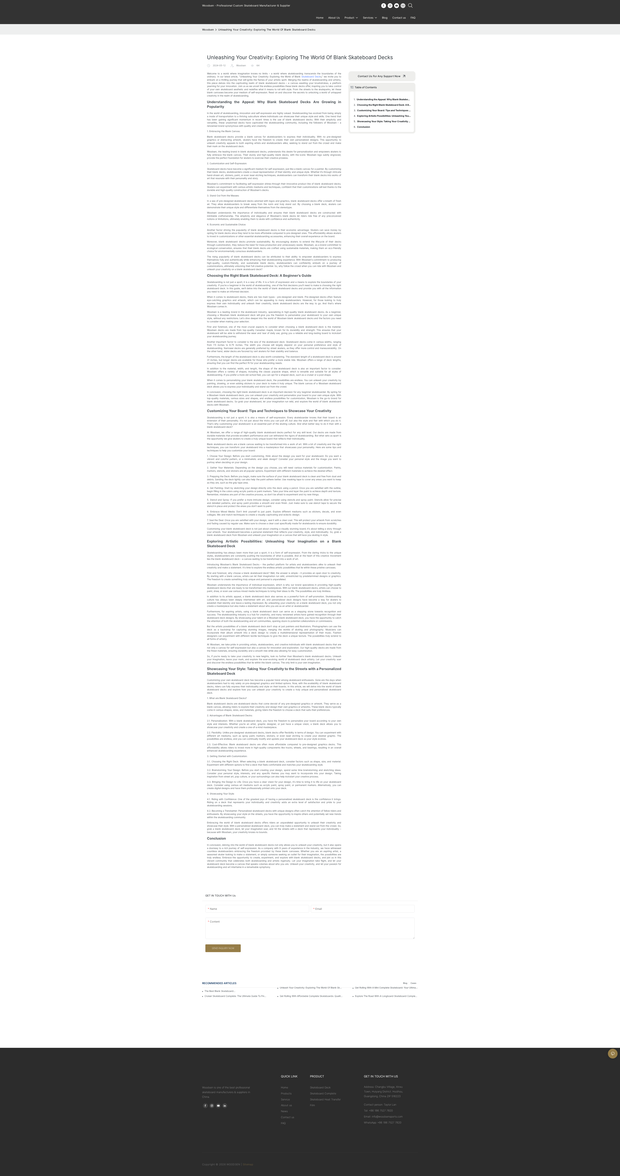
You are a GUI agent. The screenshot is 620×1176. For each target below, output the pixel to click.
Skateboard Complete (323, 1093)
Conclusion (363, 126)
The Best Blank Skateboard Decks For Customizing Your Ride (220, 991)
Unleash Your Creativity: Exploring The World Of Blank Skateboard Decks (311, 987)
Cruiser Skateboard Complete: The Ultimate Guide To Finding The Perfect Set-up (236, 996)
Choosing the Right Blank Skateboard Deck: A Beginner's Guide (384, 104)
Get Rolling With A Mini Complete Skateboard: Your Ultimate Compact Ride (386, 987)
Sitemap (248, 1164)
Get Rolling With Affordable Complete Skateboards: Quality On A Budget (311, 996)
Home (284, 1087)
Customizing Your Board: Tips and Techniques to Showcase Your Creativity (384, 110)
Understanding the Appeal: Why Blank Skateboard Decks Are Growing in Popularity (384, 99)
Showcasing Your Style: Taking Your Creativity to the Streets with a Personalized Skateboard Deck (384, 121)
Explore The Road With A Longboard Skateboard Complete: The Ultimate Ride (386, 996)
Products (286, 1093)
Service (285, 1099)
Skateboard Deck (310, 76)
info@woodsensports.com (387, 1116)
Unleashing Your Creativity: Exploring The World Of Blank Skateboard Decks (266, 29)
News (284, 1111)
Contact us (287, 1117)
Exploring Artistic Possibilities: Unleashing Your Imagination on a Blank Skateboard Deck (384, 115)
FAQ (283, 1123)
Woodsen (208, 29)
